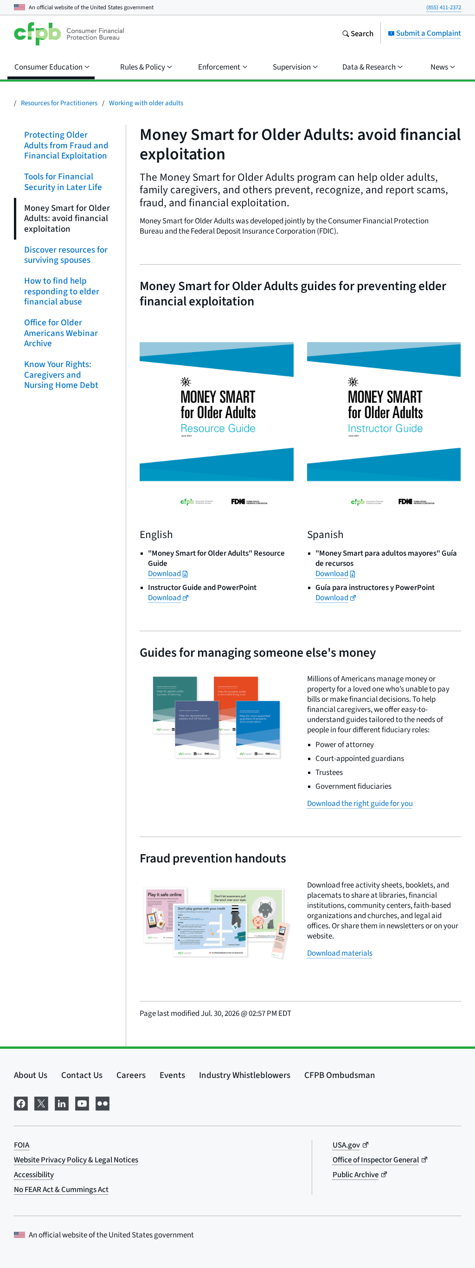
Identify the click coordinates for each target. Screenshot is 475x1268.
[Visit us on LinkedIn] (62, 1102)
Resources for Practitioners (59, 102)
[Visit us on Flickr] (102, 1102)
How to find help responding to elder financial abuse (61, 291)
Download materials (339, 953)
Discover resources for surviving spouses (66, 254)
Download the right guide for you (360, 803)
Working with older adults (146, 102)
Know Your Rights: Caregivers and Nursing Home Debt (61, 374)
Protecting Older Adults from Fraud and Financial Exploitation (66, 145)
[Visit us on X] (41, 1102)
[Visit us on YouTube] (82, 1102)
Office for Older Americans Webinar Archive (61, 333)
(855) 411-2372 (443, 7)
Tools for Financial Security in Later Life (63, 181)
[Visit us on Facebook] (21, 1102)
